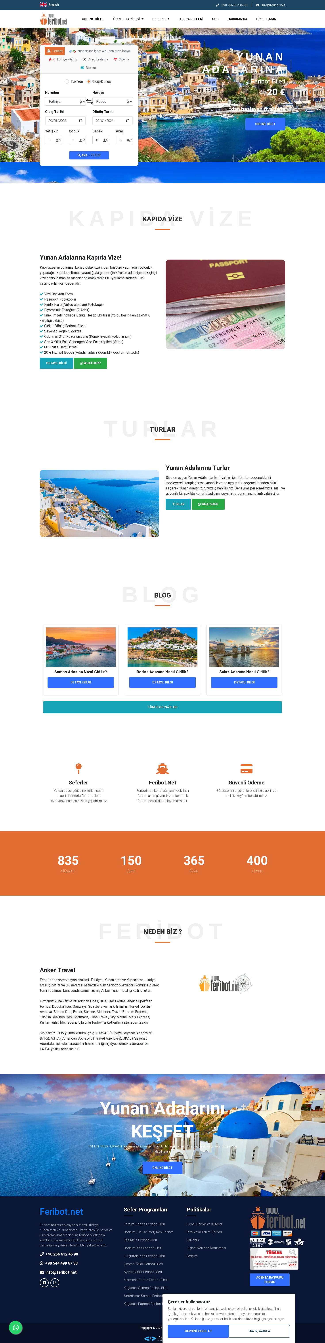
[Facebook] (44, 1282)
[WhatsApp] (15, 1327)
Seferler (160, 19)
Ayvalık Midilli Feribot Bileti (143, 1272)
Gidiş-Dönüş (101, 82)
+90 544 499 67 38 (61, 1263)
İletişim (192, 1256)
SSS (215, 19)
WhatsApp (92, 363)
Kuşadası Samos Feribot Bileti (146, 1288)
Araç (120, 131)
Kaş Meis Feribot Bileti (140, 1240)
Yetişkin (51, 131)
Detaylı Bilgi (56, 363)
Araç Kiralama (98, 59)
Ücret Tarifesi (127, 19)
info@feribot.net (273, 5)
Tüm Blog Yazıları (162, 707)
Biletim (91, 68)
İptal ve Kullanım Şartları (204, 1232)
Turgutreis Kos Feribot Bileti (144, 1256)
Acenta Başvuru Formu (269, 1280)
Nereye (98, 93)
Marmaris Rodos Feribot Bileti (146, 1280)
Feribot (58, 51)
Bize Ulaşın (266, 19)
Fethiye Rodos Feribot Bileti (144, 1224)
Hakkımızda (237, 19)
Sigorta (124, 59)
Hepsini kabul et (198, 1331)
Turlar (178, 504)
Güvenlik (193, 1240)
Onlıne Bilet (93, 19)
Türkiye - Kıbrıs (66, 59)
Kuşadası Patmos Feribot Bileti (146, 1304)
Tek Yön (77, 82)
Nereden (52, 93)
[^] (316, 4)
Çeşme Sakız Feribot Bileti (143, 1264)
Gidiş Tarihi (54, 112)
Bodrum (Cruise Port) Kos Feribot (148, 1232)
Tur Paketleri (190, 19)
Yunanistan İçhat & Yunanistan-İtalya (103, 51)
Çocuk (74, 131)
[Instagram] (54, 1282)
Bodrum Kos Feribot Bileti (143, 1248)
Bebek (97, 131)
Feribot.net (61, 1212)
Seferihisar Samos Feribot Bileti (147, 1296)
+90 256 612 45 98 (234, 5)
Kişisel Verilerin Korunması (206, 1248)
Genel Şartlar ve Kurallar (204, 1224)
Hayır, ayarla (259, 1331)
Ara (91, 155)
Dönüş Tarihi (102, 112)
